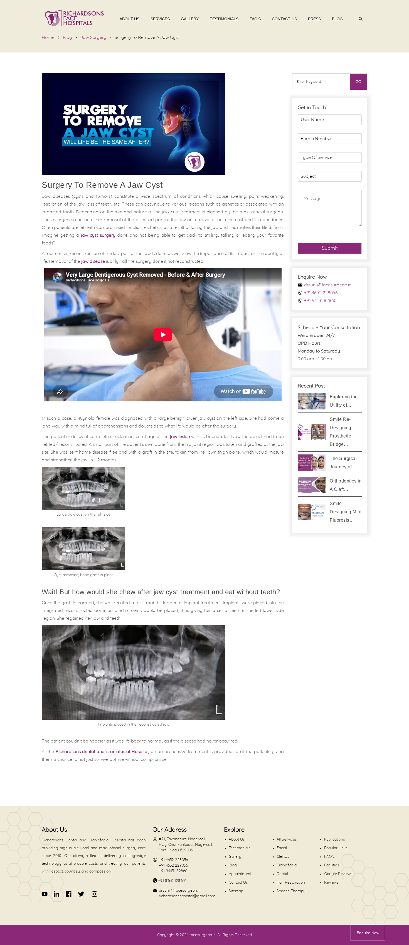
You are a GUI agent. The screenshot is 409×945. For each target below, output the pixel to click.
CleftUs (283, 857)
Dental (282, 874)
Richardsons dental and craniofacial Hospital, (102, 751)
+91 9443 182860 (173, 871)
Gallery (190, 19)
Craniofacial (287, 865)
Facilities (331, 865)
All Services (287, 839)
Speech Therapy (291, 891)
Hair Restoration (291, 882)
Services (160, 19)
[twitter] (81, 894)
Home (48, 37)
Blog (337, 19)
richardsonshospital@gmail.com (187, 896)
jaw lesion (180, 436)
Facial (282, 848)
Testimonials (224, 19)
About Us (129, 19)
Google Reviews (338, 874)
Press (314, 19)
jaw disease (93, 261)
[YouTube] (45, 894)
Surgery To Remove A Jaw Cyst (147, 37)
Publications (334, 839)
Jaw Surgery (93, 37)
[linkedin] (57, 894)
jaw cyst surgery (98, 235)
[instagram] (93, 894)
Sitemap (236, 891)
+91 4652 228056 (321, 293)
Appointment (240, 874)
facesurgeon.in (202, 935)
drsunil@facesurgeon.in (327, 285)
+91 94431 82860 (320, 300)
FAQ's (329, 857)
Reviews (331, 882)
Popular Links (336, 848)
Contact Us (284, 19)
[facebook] (69, 894)
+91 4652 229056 (173, 866)
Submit (330, 248)
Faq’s (255, 19)
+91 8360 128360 (172, 881)
